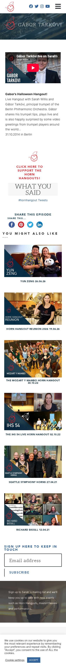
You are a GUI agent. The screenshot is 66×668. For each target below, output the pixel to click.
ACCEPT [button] (33, 660)
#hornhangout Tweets (33, 200)
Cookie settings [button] (14, 660)
